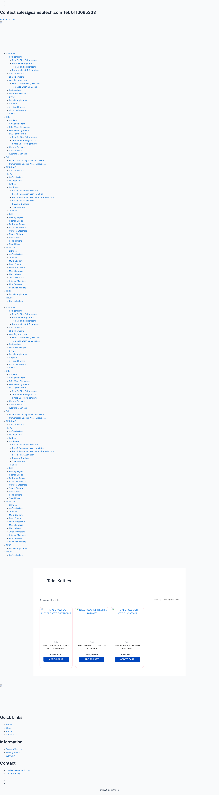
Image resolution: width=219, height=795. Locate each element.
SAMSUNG (11, 53)
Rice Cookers (15, 284)
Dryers (12, 97)
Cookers (13, 103)
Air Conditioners (17, 123)
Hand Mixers (15, 274)
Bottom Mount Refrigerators (25, 70)
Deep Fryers (15, 264)
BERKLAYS (11, 167)
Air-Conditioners (17, 107)
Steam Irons (15, 237)
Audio (12, 113)
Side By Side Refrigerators (24, 60)
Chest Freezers (16, 73)
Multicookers (15, 180)
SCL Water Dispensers (19, 127)
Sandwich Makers (17, 287)
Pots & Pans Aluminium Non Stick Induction (33, 197)
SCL (8, 117)
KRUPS (9, 297)
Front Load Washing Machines (26, 83)
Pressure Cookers (20, 204)
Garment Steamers (18, 231)
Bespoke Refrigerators (23, 63)
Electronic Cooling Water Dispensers (26, 160)
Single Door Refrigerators (24, 143)
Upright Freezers (17, 147)
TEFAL (9, 174)
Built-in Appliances (18, 100)
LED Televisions (16, 77)
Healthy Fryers (16, 217)
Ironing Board (15, 241)
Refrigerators (15, 57)
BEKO (8, 291)
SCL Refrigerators (17, 133)
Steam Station (16, 234)
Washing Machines (18, 80)
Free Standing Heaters (20, 130)
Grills (11, 214)
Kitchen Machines (17, 281)
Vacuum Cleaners (17, 110)
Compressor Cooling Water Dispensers (27, 164)
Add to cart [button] (56, 659)
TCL (8, 157)
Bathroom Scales (17, 224)
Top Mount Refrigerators (24, 67)
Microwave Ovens (17, 93)
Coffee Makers (16, 177)
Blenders (13, 251)
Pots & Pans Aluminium (23, 200)
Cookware (14, 187)
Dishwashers (15, 90)
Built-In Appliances (18, 294)
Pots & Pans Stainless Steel (25, 190)
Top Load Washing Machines (26, 87)
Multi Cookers (16, 261)
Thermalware (18, 207)
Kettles (12, 184)
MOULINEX (11, 247)
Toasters (13, 210)
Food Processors (17, 267)
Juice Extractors (17, 277)
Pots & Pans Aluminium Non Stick (28, 194)
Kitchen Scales (16, 221)
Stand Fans (14, 244)
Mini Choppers (16, 271)
